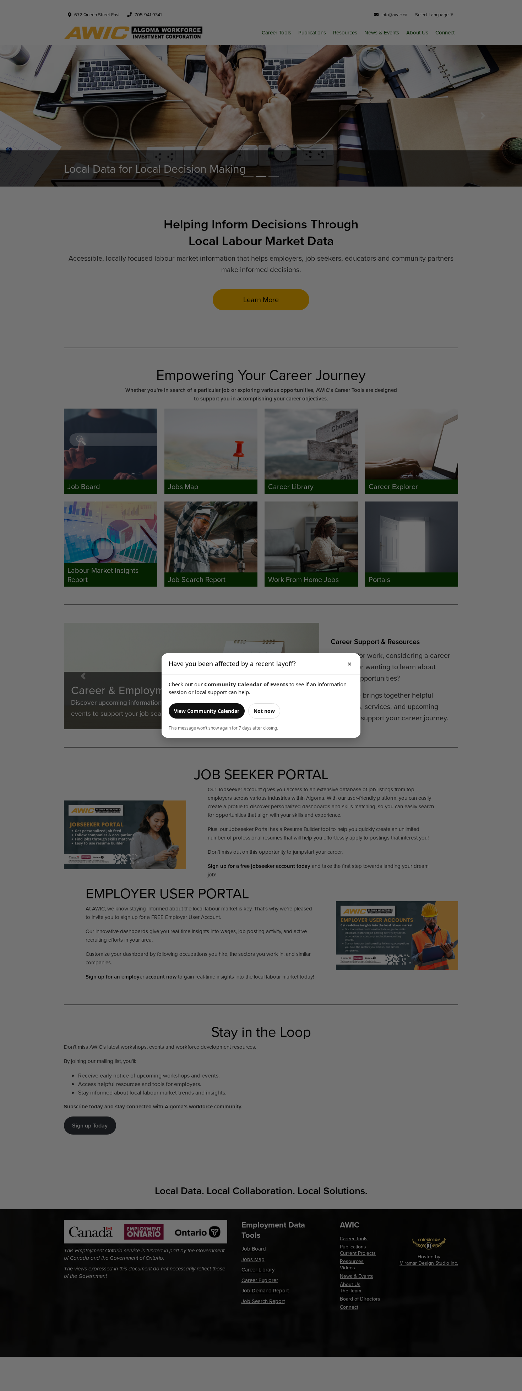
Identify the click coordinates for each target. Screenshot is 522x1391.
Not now (264, 711)
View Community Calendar (206, 711)
